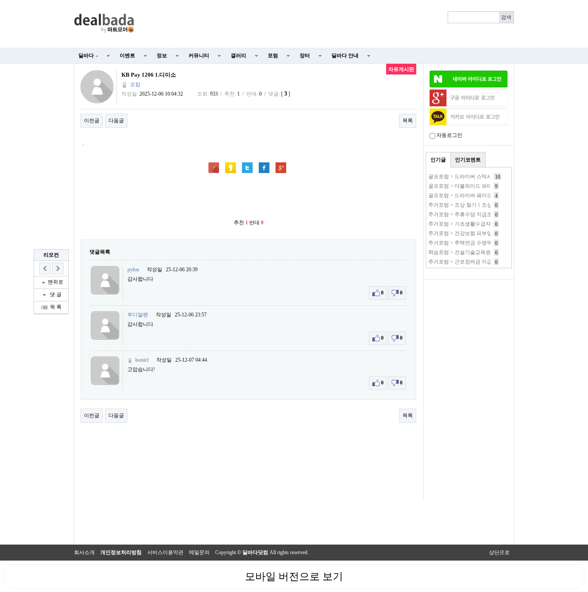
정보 (162, 56)
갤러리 (238, 56)
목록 (407, 121)
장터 (305, 56)
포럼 (273, 56)
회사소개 (84, 552)
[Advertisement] (329, 24)
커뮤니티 (199, 56)
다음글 (116, 121)
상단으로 (499, 552)
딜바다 (88, 56)
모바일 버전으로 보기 (294, 576)
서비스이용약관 (165, 552)
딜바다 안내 (345, 56)
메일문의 (199, 552)
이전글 (91, 121)
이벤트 (127, 56)
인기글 (438, 160)
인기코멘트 (468, 160)
